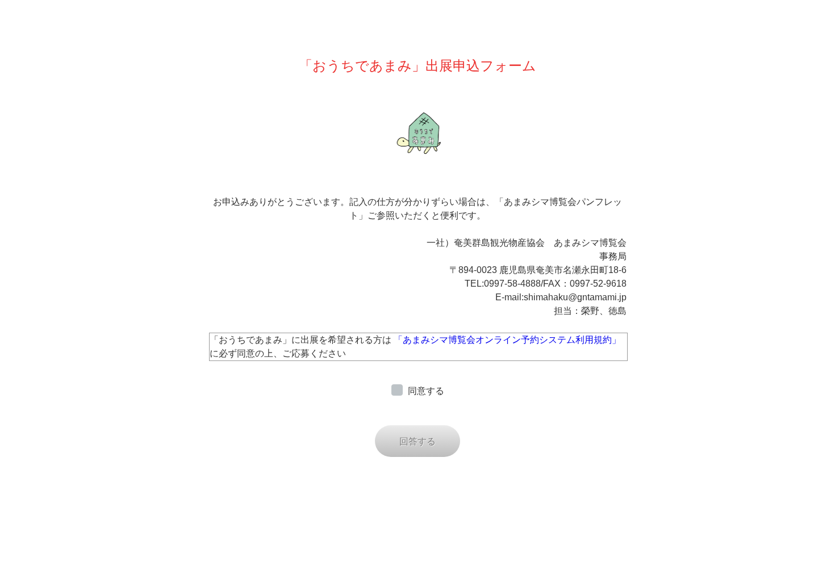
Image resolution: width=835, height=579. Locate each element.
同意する (426, 391)
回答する (417, 441)
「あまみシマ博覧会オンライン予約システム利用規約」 (507, 340)
